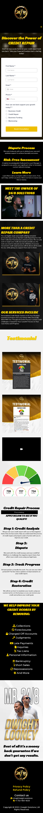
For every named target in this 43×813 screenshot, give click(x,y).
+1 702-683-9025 (22, 800)
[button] (41, 27)
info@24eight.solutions (23, 798)
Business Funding (15, 117)
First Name (10, 66)
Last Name (10, 76)
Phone (9, 95)
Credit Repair (13, 114)
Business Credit (14, 111)
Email (8, 85)
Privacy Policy (21, 786)
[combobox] (8, 99)
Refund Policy (21, 790)
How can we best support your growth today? (20, 106)
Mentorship (12, 121)
